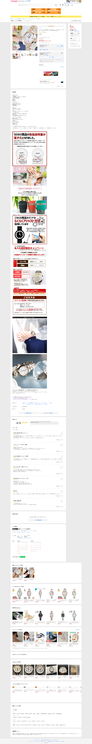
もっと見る (77, 629)
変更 (78, 33)
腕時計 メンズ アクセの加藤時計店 (16, 18)
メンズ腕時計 (15, 709)
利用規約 (42, 741)
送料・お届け (18, 532)
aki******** (61, 479)
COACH (38, 713)
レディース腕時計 (44, 404)
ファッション (25, 404)
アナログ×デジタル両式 (26, 717)
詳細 (48, 37)
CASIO (14, 713)
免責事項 (49, 741)
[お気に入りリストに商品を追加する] (79, 46)
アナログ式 (14, 717)
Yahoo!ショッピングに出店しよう (74, 3)
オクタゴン (33, 721)
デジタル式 (19, 717)
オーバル (38, 721)
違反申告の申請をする (60, 86)
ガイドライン (45, 741)
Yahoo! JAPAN (66, 3)
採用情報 (52, 741)
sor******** (61, 457)
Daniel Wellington (58, 713)
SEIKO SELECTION (44, 713)
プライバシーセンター (37, 741)
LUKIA (54, 713)
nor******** (61, 492)
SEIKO (31, 713)
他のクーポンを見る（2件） (44, 49)
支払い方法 (13, 532)
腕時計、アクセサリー (31, 404)
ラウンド (14, 721)
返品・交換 (23, 532)
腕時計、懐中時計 (38, 404)
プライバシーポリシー (31, 741)
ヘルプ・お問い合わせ (56, 741)
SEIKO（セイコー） (25, 18)
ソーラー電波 (37, 18)
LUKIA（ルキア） (31, 18)
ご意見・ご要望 (62, 741)
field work (49, 713)
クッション (42, 721)
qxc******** (61, 434)
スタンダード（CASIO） (20, 713)
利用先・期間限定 (46, 55)
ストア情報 (27, 532)
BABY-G (27, 713)
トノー (29, 721)
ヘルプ (80, 3)
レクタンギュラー (24, 721)
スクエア (18, 721)
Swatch (34, 713)
